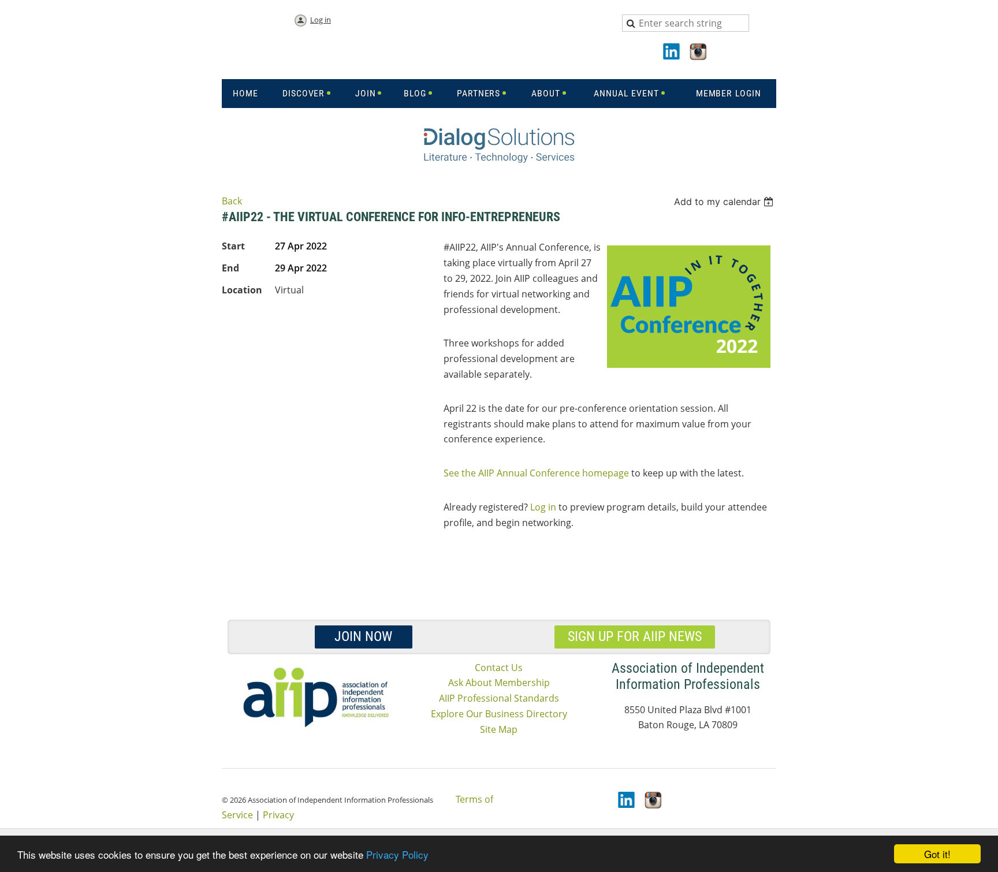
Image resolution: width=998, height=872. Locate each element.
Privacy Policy (397, 854)
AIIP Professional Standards (499, 698)
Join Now (363, 636)
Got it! (937, 854)
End (230, 268)
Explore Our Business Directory (499, 713)
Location (242, 290)
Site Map (498, 729)
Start (233, 246)
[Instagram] (699, 52)
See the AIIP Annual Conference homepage (536, 473)
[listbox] (725, 201)
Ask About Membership (499, 682)
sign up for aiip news (635, 636)
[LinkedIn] (672, 52)
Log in (320, 19)
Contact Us (499, 667)
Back (232, 201)
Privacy (278, 814)
